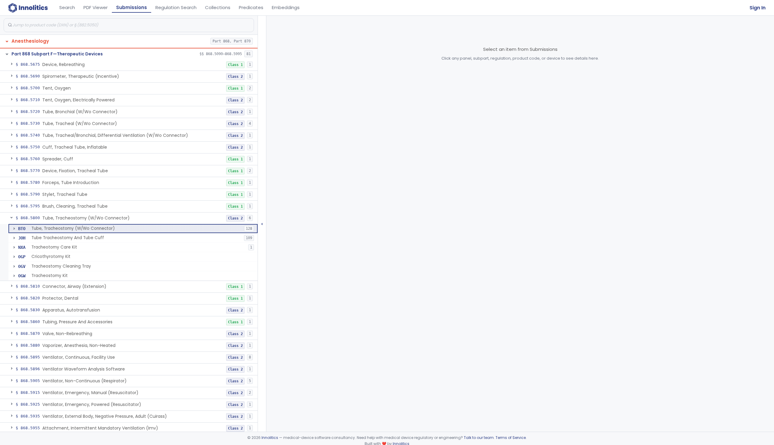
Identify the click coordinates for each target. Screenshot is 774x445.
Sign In (758, 7)
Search (67, 7)
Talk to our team (479, 437)
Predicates (251, 7)
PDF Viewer (95, 7)
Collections (217, 7)
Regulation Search (176, 7)
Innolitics (270, 437)
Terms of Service (511, 437)
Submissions (131, 7)
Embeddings (286, 7)
